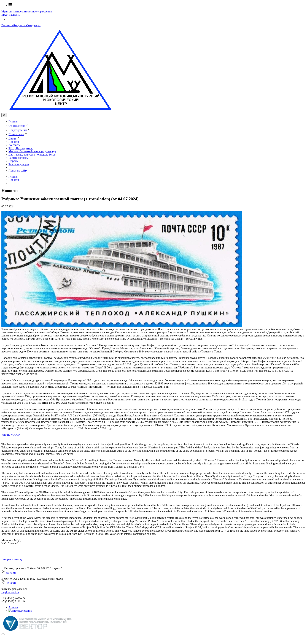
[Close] (4, 115)
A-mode (13, 607)
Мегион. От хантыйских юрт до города (32, 151)
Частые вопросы (18, 157)
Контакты (14, 144)
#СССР (15, 434)
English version (10, 592)
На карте (10, 572)
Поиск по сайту (18, 170)
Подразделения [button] (18, 130)
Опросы (13, 160)
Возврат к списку (12, 559)
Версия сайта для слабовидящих (21, 25)
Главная (13, 121)
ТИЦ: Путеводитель (21, 148)
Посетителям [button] (16, 134)
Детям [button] (12, 138)
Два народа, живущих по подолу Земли (32, 154)
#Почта (5, 434)
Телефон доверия (19, 164)
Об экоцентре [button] (17, 125)
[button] (10, 5)
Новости (14, 141)
